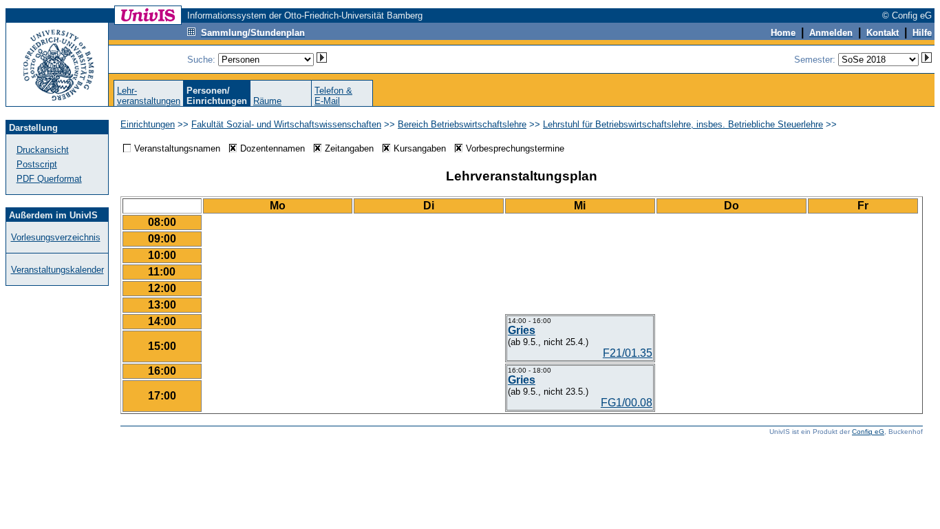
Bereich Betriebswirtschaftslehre (462, 124)
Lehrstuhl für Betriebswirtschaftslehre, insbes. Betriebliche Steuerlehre (683, 124)
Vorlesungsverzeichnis (55, 237)
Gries (521, 330)
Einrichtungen (147, 124)
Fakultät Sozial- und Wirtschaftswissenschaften (286, 124)
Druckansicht (43, 150)
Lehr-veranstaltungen (148, 95)
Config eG (868, 431)
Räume (267, 101)
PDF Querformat (49, 179)
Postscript (37, 164)
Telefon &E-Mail (333, 95)
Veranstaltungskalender (57, 269)
